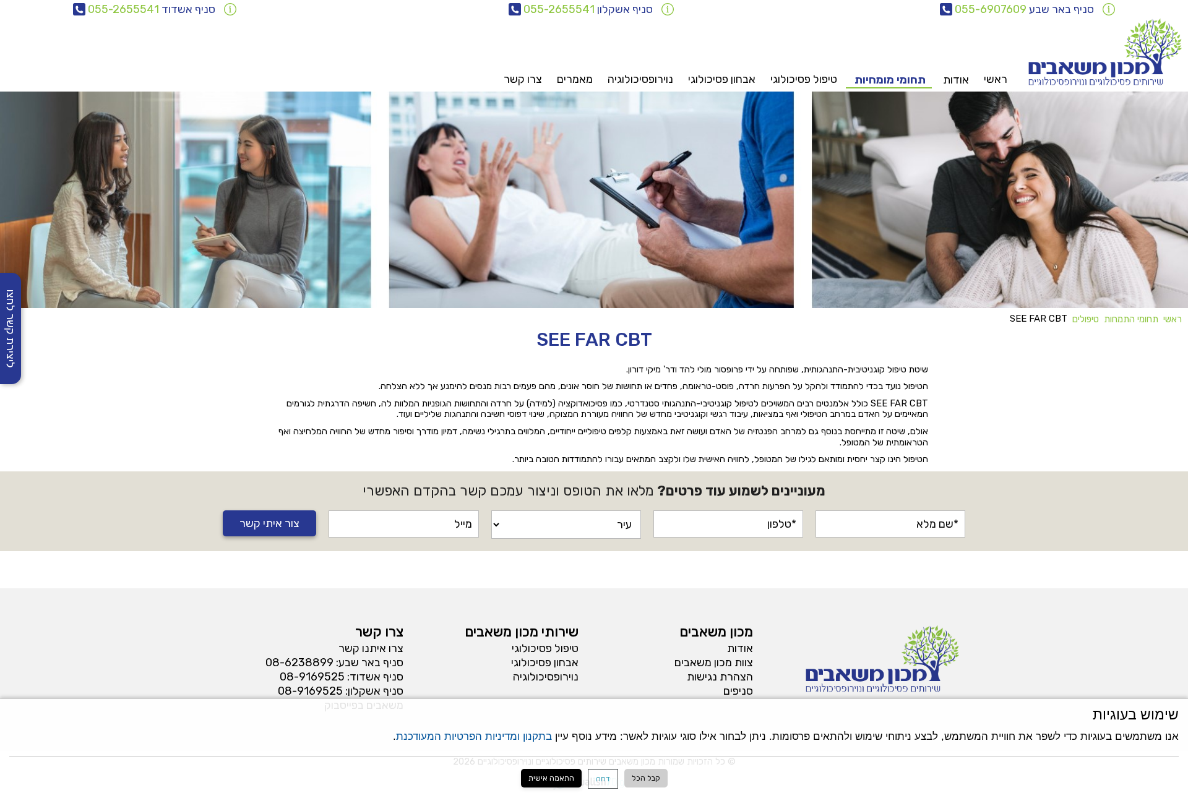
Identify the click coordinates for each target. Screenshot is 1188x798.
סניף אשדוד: (375, 677)
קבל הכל (646, 778)
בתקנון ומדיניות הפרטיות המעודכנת (474, 736)
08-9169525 (312, 677)
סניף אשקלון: (374, 691)
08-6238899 (299, 662)
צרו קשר (523, 79)
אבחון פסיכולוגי (721, 79)
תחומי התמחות (1131, 319)
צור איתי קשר (269, 523)
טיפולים (1085, 319)
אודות (740, 648)
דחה (603, 778)
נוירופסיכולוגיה (640, 79)
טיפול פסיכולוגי (803, 79)
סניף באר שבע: (369, 662)
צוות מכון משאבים (713, 662)
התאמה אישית (551, 778)
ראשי (995, 79)
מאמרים (575, 79)
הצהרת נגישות (720, 676)
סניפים (738, 691)
